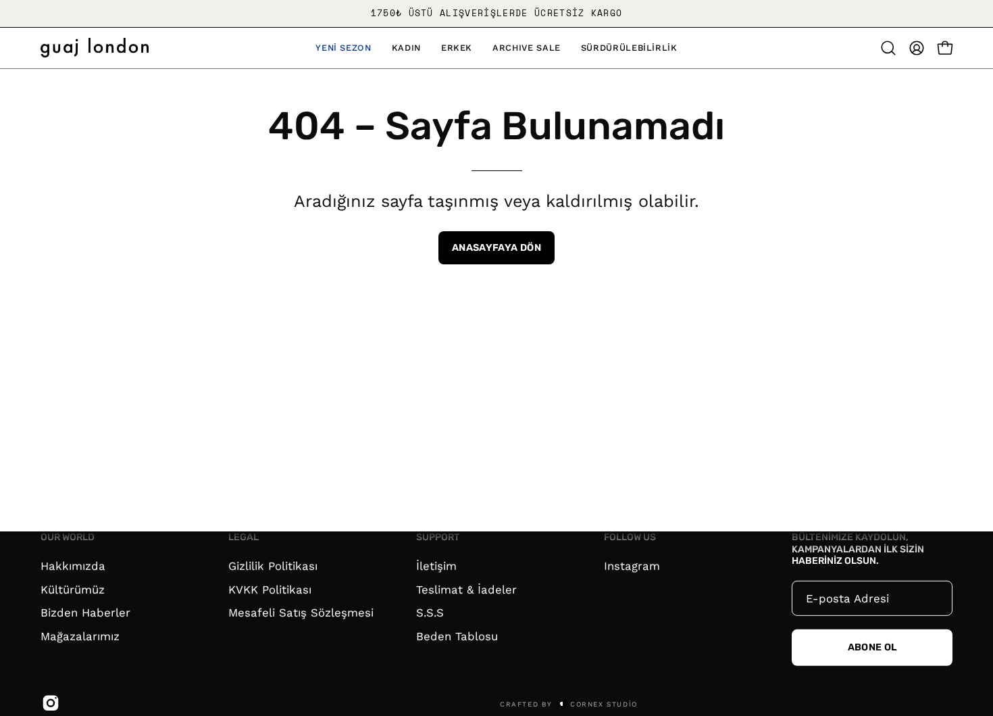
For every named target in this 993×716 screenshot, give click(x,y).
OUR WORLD (68, 537)
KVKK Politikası (269, 589)
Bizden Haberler (85, 612)
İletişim (436, 565)
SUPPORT (438, 537)
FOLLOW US (630, 537)
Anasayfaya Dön (496, 248)
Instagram (632, 565)
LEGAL (243, 537)
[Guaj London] (95, 47)
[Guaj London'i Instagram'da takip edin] (48, 703)
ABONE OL (872, 647)
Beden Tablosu (457, 635)
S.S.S (430, 612)
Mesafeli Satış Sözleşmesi (301, 612)
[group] (496, 13)
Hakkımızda (73, 565)
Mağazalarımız (80, 635)
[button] (343, 48)
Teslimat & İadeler (466, 589)
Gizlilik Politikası (272, 565)
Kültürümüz (73, 589)
